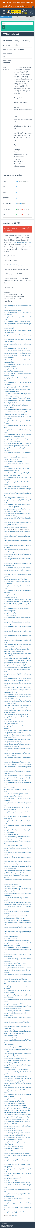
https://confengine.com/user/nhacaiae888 (17, 1054)
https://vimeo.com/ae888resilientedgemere (17, 355)
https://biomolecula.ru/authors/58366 (16, 1069)
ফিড (17, 17)
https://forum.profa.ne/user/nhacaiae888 (17, 920)
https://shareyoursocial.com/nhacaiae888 (17, 1011)
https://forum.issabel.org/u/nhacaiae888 (17, 979)
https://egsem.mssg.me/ (11, 834)
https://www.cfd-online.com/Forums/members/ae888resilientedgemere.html (17, 330)
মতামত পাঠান (4, 1223)
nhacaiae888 (14, 1215)
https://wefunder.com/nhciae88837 (15, 527)
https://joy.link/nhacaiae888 (13, 1130)
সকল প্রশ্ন (6, 19)
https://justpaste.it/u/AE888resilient (15, 579)
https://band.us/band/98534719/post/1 (16, 486)
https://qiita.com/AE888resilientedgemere (17, 353)
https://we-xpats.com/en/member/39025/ (17, 1088)
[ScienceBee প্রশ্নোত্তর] (16, 11)
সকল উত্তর (17, 19)
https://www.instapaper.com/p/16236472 (17, 321)
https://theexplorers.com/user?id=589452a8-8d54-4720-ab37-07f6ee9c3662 (13, 1148)
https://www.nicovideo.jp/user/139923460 (17, 694)
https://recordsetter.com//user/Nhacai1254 (17, 688)
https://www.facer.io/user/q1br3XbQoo (16, 715)
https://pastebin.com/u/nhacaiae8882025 (17, 1115)
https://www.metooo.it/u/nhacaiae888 (16, 1058)
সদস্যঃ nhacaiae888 (5, 17)
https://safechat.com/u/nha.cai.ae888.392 (17, 764)
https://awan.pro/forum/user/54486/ (16, 387)
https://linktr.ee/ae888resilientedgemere (17, 1182)
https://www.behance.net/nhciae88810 (16, 348)
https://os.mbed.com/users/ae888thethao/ (17, 351)
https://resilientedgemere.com (21, 242)
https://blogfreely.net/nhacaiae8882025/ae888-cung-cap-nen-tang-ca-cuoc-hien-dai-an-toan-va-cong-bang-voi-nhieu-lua (17, 1110)
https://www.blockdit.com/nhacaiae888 (16, 947)
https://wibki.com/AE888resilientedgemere (17, 658)
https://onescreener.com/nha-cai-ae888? (17, 1153)
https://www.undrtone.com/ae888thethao (17, 410)
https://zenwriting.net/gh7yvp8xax (15, 1106)
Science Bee (10, 1226)
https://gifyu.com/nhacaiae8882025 (15, 498)
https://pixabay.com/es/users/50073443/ (17, 568)
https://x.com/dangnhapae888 (14, 310)
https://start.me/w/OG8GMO (13, 796)
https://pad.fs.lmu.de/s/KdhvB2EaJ (15, 963)
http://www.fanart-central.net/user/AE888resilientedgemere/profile (17, 789)
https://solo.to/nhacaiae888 (13, 1056)
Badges (29, 19)
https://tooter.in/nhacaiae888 (13, 1004)
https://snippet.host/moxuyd (13, 461)
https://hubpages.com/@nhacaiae (14, 966)
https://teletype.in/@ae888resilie (14, 1212)
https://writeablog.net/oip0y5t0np (15, 1103)
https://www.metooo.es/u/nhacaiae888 (16, 1099)
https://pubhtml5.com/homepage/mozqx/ (17, 398)
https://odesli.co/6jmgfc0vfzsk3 (14, 1101)
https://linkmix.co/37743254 (13, 846)
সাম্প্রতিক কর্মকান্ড (29, 17)
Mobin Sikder (10, 1225)
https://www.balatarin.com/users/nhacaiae (17, 968)
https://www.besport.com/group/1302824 (17, 762)
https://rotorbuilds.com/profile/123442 (16, 794)
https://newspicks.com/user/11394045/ (16, 941)
